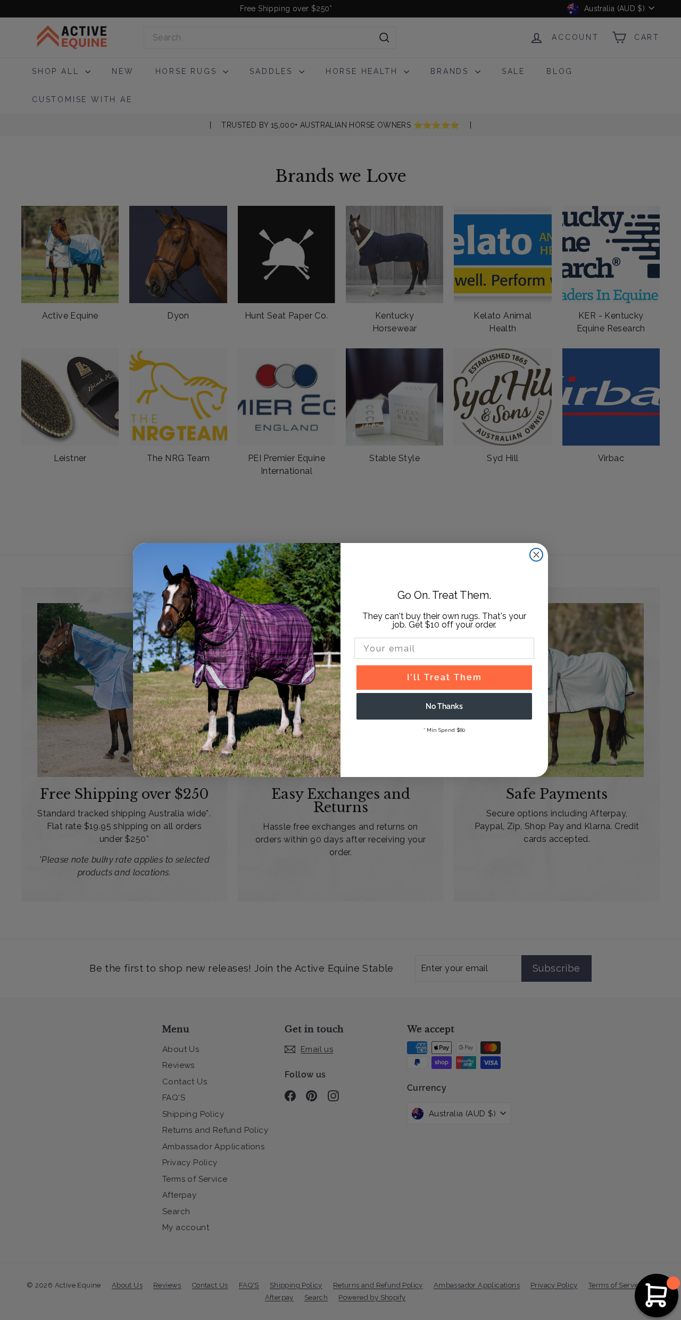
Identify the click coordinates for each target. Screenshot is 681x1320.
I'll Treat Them (444, 677)
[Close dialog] (536, 554)
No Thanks (444, 706)
